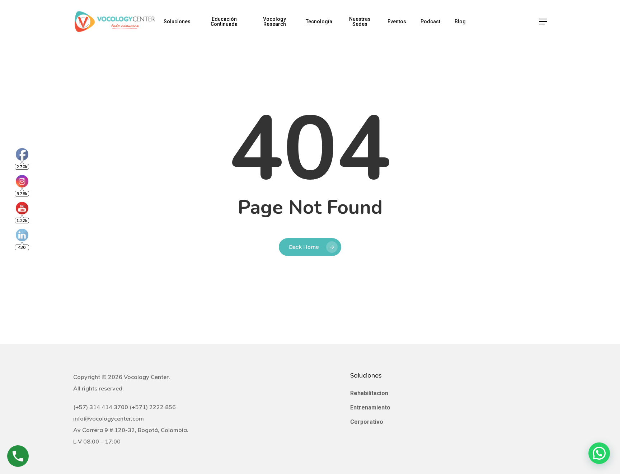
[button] (543, 21)
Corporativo (366, 421)
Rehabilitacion (369, 393)
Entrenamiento (370, 407)
